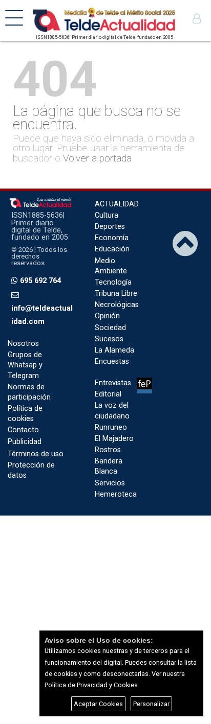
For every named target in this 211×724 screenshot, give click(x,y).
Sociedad (110, 327)
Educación (112, 249)
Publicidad (24, 441)
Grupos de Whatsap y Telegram (25, 365)
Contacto (23, 430)
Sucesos (109, 339)
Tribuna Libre (116, 293)
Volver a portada (97, 158)
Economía (112, 237)
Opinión (107, 316)
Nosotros (23, 343)
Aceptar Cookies (98, 704)
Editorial (108, 394)
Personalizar (151, 704)
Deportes (110, 226)
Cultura (106, 215)
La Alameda (114, 350)
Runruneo (111, 427)
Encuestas (112, 361)
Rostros (108, 450)
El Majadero (114, 438)
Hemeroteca (116, 494)
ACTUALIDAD (117, 204)
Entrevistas (113, 383)
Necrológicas (117, 304)
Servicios (110, 483)
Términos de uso (36, 454)
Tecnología (113, 282)
